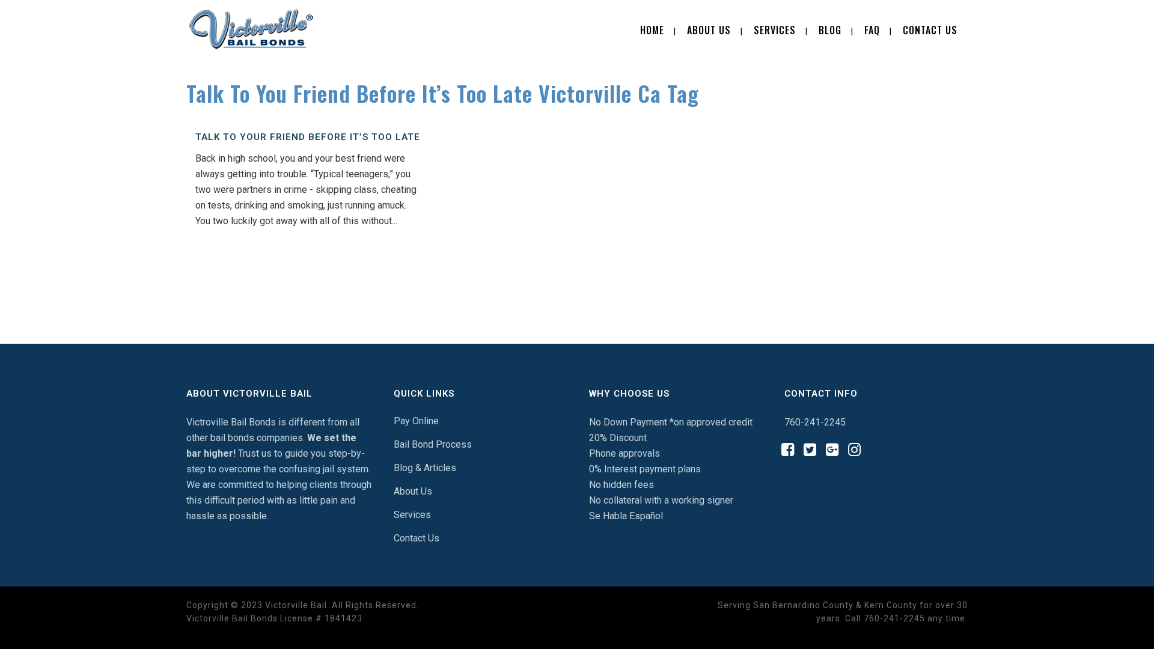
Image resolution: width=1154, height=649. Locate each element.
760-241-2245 (815, 422)
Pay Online (416, 421)
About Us (413, 491)
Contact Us (416, 538)
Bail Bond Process (433, 444)
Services (412, 514)
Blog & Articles (425, 468)
